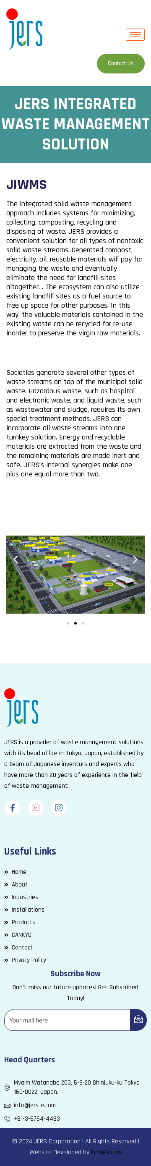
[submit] (138, 1020)
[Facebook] (12, 808)
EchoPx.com (106, 1152)
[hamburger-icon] (135, 35)
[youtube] (35, 808)
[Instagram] (58, 808)
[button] (15, 559)
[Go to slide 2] (75, 623)
